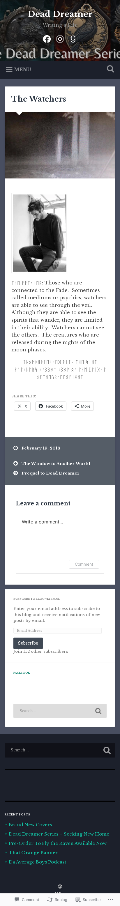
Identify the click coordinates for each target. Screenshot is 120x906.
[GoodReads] (73, 38)
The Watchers (38, 99)
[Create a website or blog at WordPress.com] (60, 887)
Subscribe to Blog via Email (36, 598)
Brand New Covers (30, 824)
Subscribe (28, 643)
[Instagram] (60, 38)
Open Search (109, 69)
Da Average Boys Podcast (37, 862)
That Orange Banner (33, 852)
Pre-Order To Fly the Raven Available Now (58, 843)
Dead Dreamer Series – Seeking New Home (59, 834)
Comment (84, 564)
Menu (22, 69)
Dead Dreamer (60, 14)
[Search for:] (59, 711)
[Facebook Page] (47, 38)
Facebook (21, 672)
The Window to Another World (56, 463)
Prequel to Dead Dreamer (51, 473)
